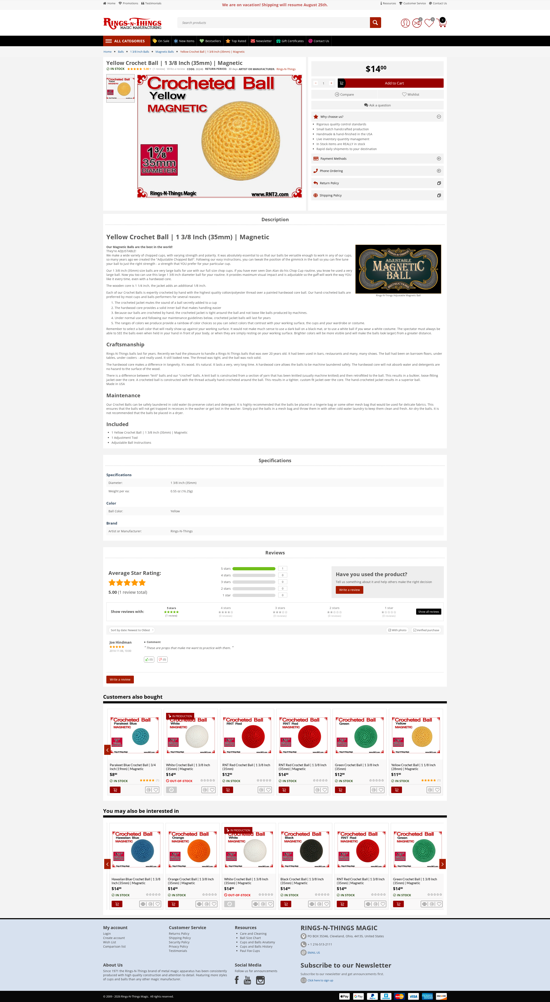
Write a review (176, 69)
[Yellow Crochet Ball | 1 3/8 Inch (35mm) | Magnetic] (220, 136)
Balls (121, 52)
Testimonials (178, 951)
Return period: (216, 69)
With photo (398, 630)
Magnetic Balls (165, 52)
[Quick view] (153, 904)
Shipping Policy (180, 938)
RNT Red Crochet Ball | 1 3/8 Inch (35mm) (246, 767)
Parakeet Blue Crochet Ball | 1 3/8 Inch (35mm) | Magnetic (426, 881)
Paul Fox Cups (250, 951)
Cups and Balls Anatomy (257, 942)
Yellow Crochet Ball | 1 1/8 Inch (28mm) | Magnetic (413, 767)
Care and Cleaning (253, 933)
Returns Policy (179, 933)
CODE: (191, 69)
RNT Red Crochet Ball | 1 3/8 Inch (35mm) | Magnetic (302, 767)
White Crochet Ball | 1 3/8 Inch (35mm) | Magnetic (188, 767)
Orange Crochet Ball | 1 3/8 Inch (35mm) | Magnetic (144, 881)
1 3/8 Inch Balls (139, 52)
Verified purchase (427, 630)
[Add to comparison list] (149, 790)
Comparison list (114, 946)
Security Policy (179, 942)
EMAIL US (314, 952)
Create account (114, 938)
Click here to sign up (320, 980)
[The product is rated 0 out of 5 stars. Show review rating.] (207, 780)
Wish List (109, 942)
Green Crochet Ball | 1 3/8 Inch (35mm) (357, 767)
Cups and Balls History (256, 946)
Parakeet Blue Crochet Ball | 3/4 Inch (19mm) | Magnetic (133, 767)
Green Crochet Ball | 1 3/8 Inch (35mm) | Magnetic (368, 881)
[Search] (375, 22)
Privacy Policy (178, 946)
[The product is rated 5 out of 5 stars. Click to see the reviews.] (134, 69)
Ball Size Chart (250, 938)
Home (108, 52)
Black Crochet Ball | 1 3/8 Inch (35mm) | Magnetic (255, 881)
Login (107, 933)
